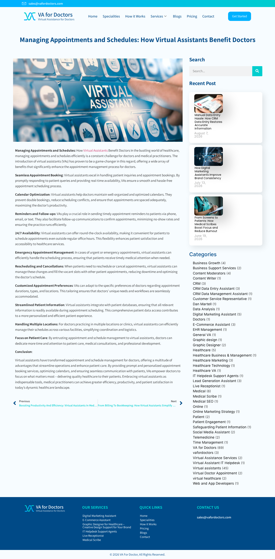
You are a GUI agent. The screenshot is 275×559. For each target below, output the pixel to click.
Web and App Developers (213, 483)
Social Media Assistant (211, 432)
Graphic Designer (207, 345)
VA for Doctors (204, 448)
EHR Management (207, 330)
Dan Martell (202, 304)
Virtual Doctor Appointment (215, 473)
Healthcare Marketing (210, 360)
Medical (199, 391)
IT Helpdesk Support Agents (216, 376)
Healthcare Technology (211, 366)
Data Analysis (204, 309)
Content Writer (204, 278)
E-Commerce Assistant (211, 325)
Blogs (177, 16)
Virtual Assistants (95, 150)
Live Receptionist (206, 386)
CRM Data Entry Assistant (214, 289)
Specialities (111, 16)
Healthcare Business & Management (222, 355)
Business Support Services (214, 268)
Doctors (199, 319)
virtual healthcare (207, 478)
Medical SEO (203, 401)
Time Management (208, 442)
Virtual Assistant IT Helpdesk (216, 463)
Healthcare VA (204, 371)
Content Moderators (209, 273)
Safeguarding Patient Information (219, 427)
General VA (202, 335)
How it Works (135, 16)
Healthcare (202, 350)
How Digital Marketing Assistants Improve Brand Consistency (208, 173)
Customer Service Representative (220, 299)
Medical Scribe (205, 396)
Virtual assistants (207, 468)
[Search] (257, 71)
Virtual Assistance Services (215, 458)
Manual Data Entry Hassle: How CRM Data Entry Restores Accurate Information (208, 122)
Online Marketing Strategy (214, 412)
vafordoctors (203, 453)
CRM (197, 284)
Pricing (192, 16)
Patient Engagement (209, 422)
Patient (198, 417)
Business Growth (206, 263)
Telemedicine (203, 437)
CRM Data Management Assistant (220, 294)
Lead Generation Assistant (214, 381)
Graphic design (205, 340)
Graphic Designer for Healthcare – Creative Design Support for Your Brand (107, 525)
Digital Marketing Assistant (214, 314)
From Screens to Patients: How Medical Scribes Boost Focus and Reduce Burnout (206, 224)
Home (92, 16)
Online (198, 407)
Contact (208, 16)
